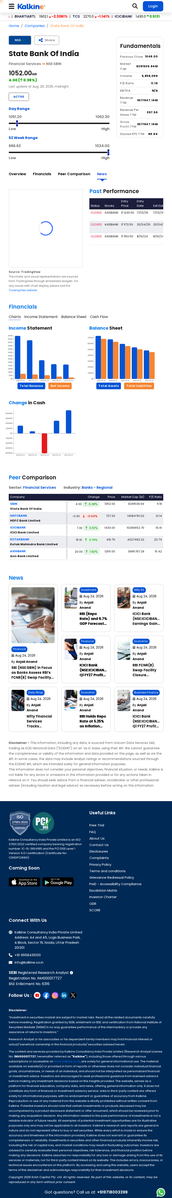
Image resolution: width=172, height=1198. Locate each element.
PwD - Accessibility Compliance (115, 884)
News (102, 174)
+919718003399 (112, 1192)
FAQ (92, 832)
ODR (92, 903)
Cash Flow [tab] (99, 316)
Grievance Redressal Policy (111, 877)
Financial (19, 649)
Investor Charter (103, 897)
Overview (17, 174)
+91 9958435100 (28, 955)
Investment (88, 590)
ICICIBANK (109, 16)
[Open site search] (135, 6)
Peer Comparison (74, 174)
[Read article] (33, 615)
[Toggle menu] (12, 6)
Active (18, 97)
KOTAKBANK (19, 539)
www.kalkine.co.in (67, 1061)
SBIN (158, 16)
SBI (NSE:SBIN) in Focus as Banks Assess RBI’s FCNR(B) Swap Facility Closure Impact (31, 675)
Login (153, 6)
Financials (42, 174)
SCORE (94, 910)
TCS (62, 16)
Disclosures (98, 851)
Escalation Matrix (103, 890)
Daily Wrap (35, 692)
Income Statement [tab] (41, 316)
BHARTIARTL (11, 16)
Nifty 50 (139, 590)
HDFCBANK (18, 516)
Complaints (99, 857)
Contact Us (99, 844)
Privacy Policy (100, 864)
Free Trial (96, 825)
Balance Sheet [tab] (74, 316)
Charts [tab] (15, 316)
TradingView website (23, 290)
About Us (97, 838)
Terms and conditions (107, 871)
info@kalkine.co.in (29, 962)
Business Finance (146, 692)
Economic (141, 641)
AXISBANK (18, 551)
